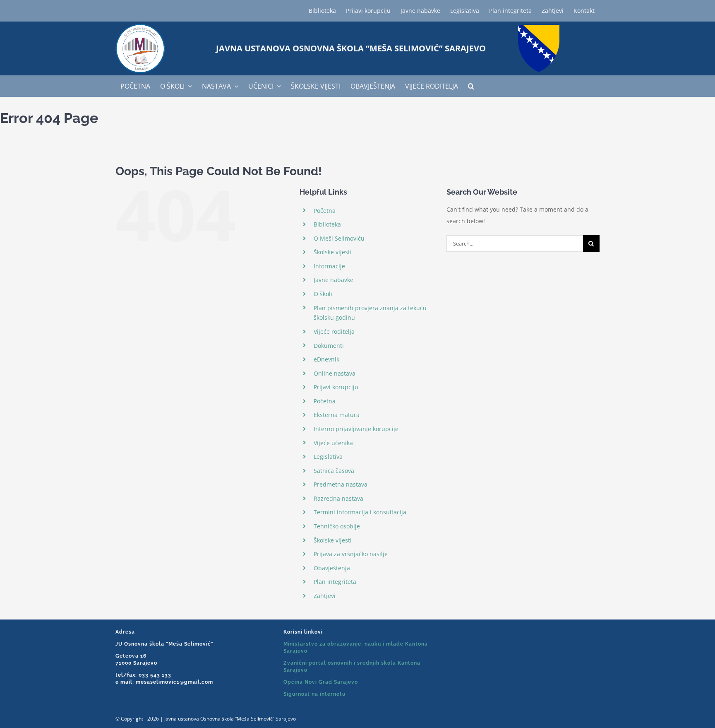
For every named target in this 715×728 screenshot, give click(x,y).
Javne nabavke (333, 280)
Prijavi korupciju (336, 387)
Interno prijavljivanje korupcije (356, 429)
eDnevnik (326, 359)
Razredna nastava (338, 498)
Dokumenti (329, 346)
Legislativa (328, 456)
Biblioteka (327, 224)
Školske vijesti (333, 252)
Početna (325, 211)
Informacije (329, 266)
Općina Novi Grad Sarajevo (320, 682)
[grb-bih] (538, 27)
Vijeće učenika (333, 443)
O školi (323, 294)
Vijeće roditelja (334, 331)
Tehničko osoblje (337, 526)
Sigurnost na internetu (314, 694)
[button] (471, 86)
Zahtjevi (325, 596)
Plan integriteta (335, 582)
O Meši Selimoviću (339, 238)
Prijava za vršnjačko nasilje (351, 554)
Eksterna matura (337, 415)
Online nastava (334, 373)
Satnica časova (334, 471)
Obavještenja (332, 568)
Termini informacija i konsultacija (360, 512)
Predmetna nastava (340, 484)
